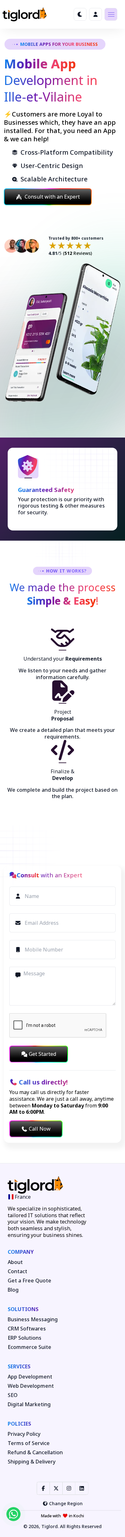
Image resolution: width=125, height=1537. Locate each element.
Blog (13, 1290)
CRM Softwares (27, 1328)
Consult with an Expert (52, 196)
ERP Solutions (24, 1338)
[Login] (95, 14)
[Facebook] (43, 1488)
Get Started (42, 1053)
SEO (13, 1395)
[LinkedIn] (81, 1488)
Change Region (66, 1503)
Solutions (23, 1309)
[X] (56, 1488)
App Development (30, 1376)
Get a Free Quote (29, 1280)
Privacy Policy (24, 1434)
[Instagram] (69, 1488)
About (15, 1262)
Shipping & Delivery (31, 1461)
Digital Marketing (29, 1404)
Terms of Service (29, 1443)
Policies (19, 1423)
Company (21, 1251)
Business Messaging (33, 1319)
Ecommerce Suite (29, 1347)
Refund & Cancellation (35, 1452)
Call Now (40, 1128)
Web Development (31, 1386)
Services (19, 1366)
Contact (17, 1271)
